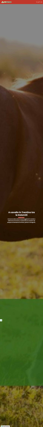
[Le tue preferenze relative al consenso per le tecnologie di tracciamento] (1, 320)
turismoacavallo (21, 217)
